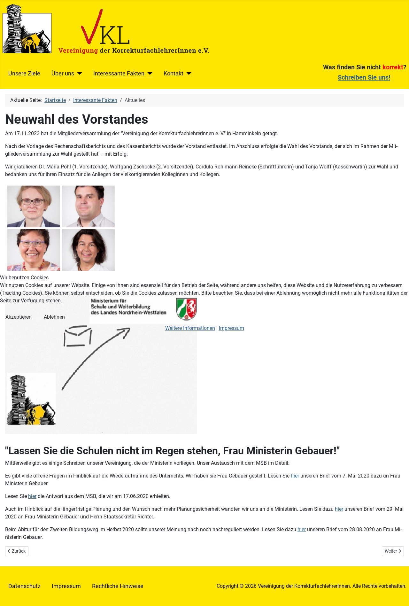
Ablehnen (54, 317)
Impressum (231, 328)
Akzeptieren (18, 317)
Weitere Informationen (190, 328)
